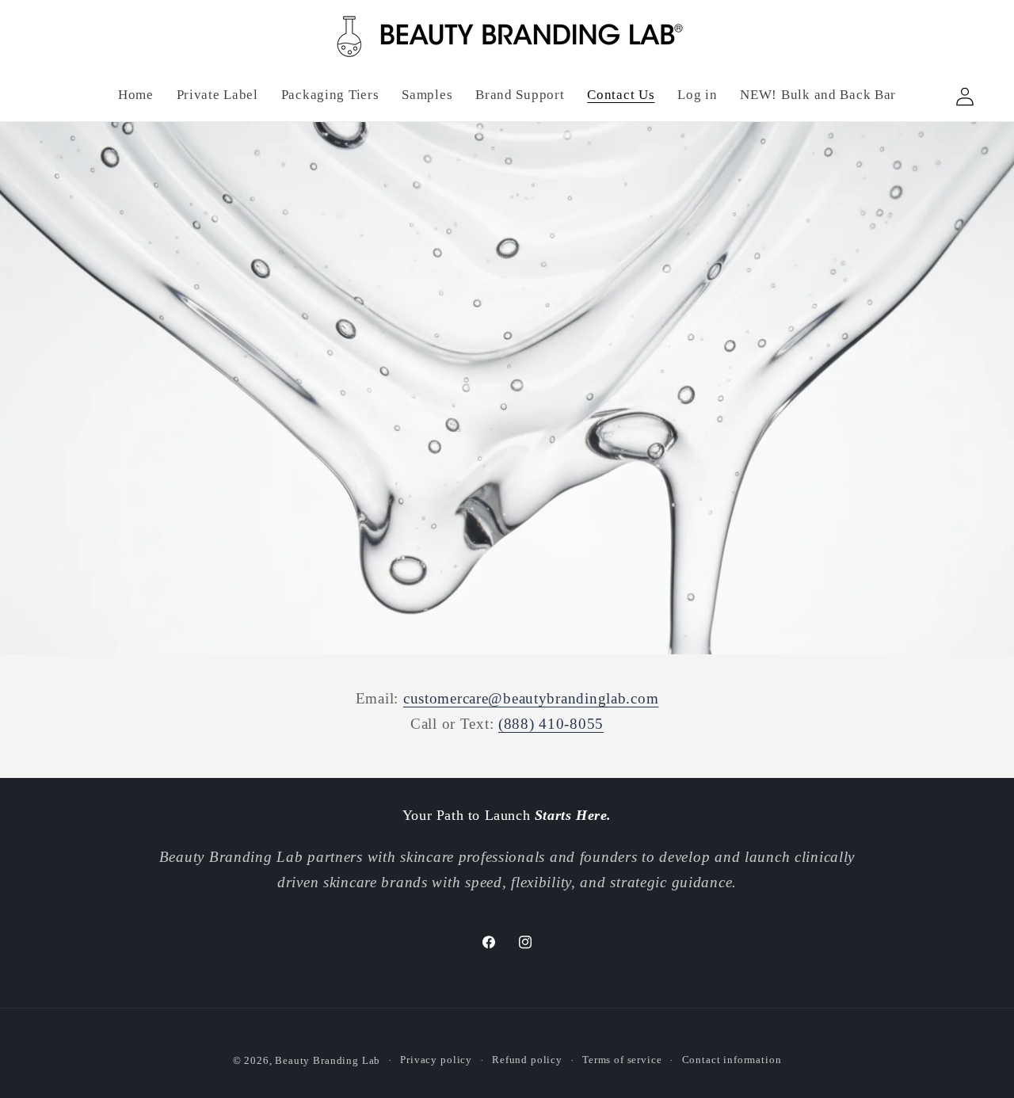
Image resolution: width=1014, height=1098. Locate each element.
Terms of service (621, 1060)
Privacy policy (436, 1060)
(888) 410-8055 (551, 723)
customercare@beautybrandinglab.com (530, 698)
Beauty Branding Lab (327, 1060)
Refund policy (527, 1060)
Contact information (732, 1060)
